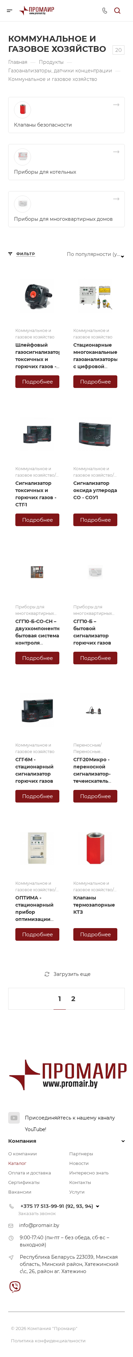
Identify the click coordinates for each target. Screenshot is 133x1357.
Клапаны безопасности (43, 125)
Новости (79, 1163)
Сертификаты (24, 1182)
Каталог (17, 1163)
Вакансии (19, 1192)
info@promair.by (39, 1225)
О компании (22, 1153)
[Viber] (14, 1287)
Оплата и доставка (29, 1172)
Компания (22, 1141)
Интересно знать (88, 1172)
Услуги (77, 1192)
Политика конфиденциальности (48, 1340)
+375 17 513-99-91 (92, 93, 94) (56, 1206)
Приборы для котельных (45, 172)
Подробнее (37, 381)
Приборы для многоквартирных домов (63, 219)
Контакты (80, 1182)
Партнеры (81, 1153)
